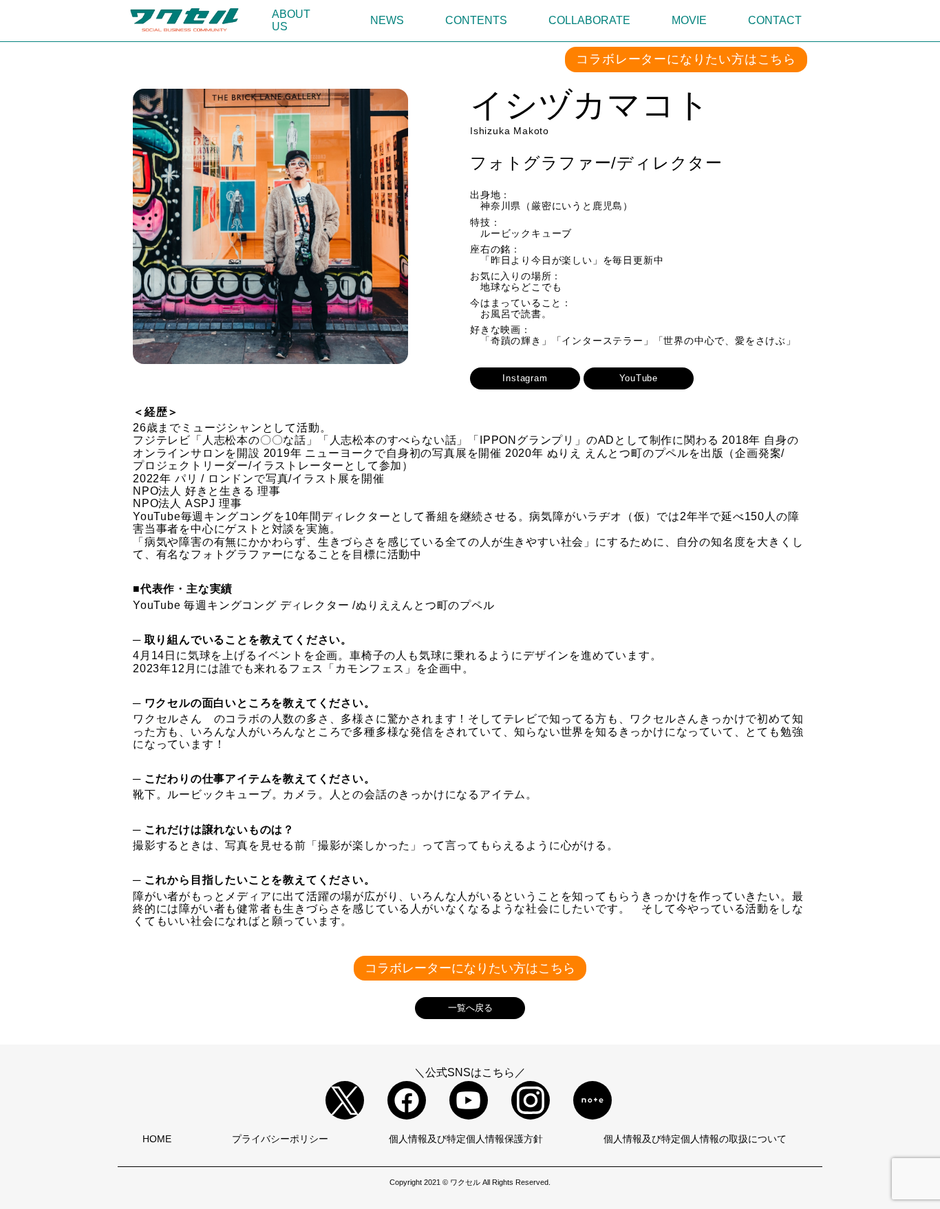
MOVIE (689, 20)
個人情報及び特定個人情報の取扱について (695, 1138)
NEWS (387, 20)
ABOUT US (291, 20)
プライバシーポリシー (280, 1138)
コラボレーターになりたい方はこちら (686, 59)
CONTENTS (476, 20)
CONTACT (775, 20)
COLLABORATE (589, 20)
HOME (156, 1138)
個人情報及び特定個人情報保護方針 (466, 1138)
